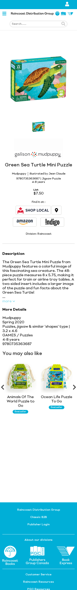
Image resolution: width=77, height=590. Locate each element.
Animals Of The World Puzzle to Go (20, 401)
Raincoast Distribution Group (38, 509)
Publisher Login (38, 524)
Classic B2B (38, 517)
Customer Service (38, 574)
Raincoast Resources (38, 582)
